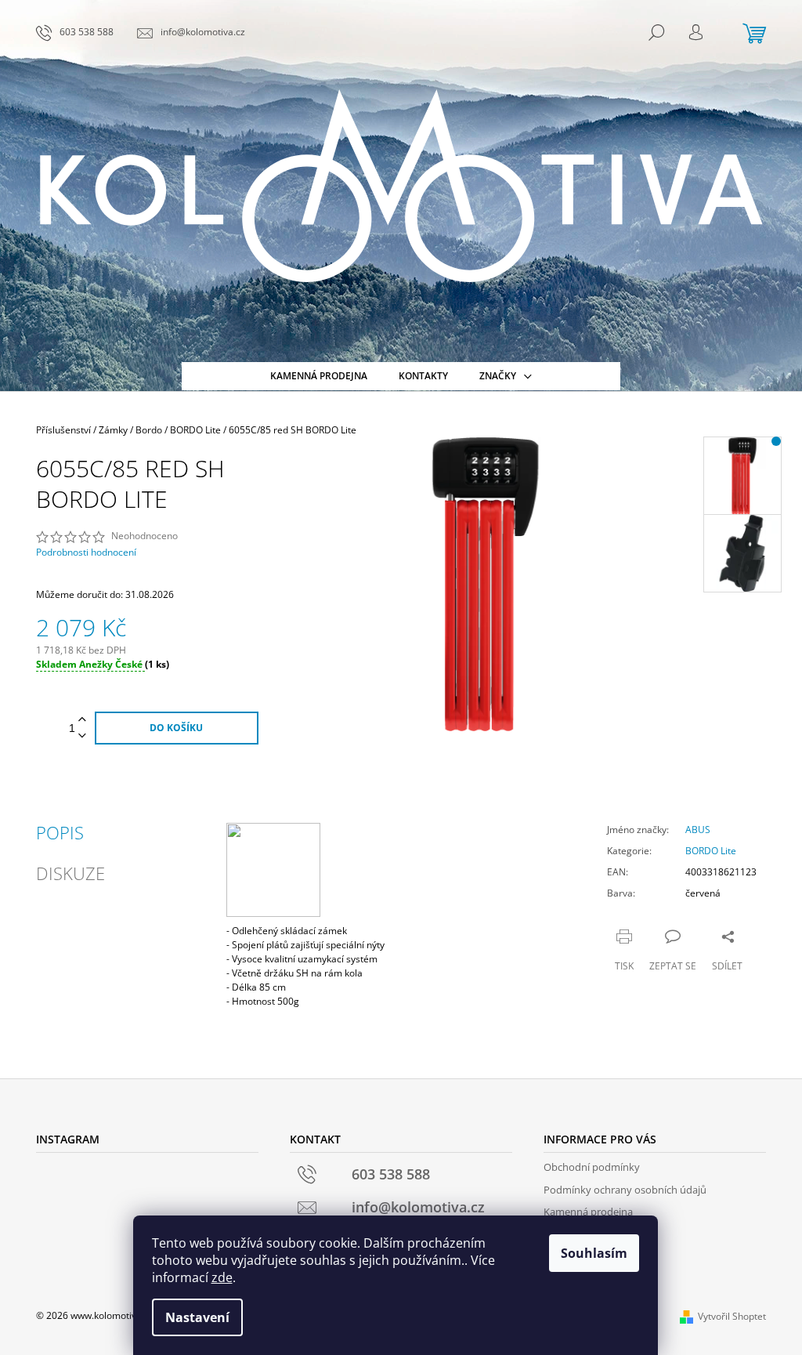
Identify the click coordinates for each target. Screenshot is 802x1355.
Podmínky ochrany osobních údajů (625, 1190)
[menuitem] (319, 376)
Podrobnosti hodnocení (86, 552)
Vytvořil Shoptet (732, 1316)
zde (222, 1277)
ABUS (697, 829)
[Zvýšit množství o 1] (82, 720)
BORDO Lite (710, 850)
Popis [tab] (60, 832)
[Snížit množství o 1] (82, 736)
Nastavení (197, 1317)
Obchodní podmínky (592, 1167)
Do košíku (176, 727)
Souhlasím (594, 1253)
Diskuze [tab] (70, 873)
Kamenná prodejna (588, 1212)
